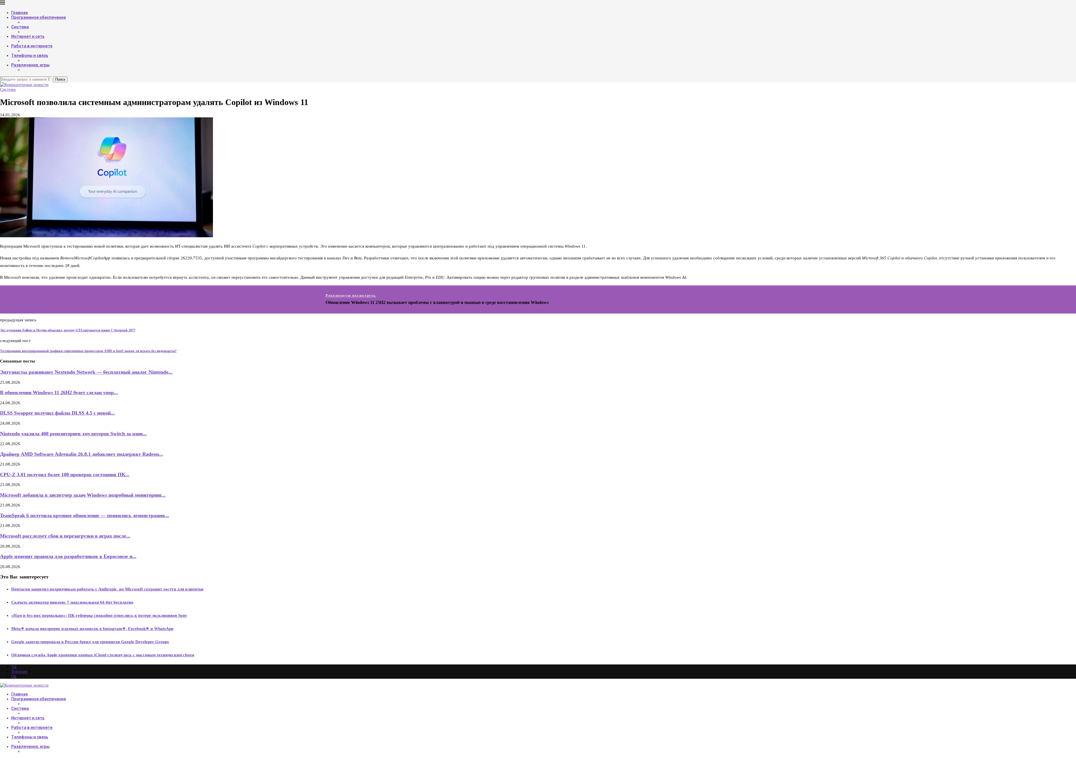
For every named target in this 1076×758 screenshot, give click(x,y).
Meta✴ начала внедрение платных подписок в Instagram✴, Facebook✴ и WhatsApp (92, 628)
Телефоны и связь (29, 55)
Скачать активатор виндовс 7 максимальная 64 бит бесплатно (72, 602)
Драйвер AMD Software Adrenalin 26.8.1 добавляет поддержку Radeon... (81, 454)
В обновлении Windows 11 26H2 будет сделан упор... (59, 392)
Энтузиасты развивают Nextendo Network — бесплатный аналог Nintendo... (86, 372)
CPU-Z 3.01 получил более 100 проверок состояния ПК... (64, 474)
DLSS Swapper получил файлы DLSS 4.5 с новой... (57, 413)
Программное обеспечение (38, 17)
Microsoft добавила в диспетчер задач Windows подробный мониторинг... (83, 495)
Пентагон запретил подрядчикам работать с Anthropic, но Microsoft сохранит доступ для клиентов (107, 589)
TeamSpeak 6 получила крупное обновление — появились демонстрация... (84, 515)
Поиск (60, 79)
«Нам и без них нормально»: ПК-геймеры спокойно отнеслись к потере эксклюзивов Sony (99, 615)
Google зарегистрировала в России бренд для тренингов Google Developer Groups (90, 642)
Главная (19, 12)
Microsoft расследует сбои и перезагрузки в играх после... (65, 536)
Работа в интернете (31, 46)
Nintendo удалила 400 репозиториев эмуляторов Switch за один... (73, 433)
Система (20, 27)
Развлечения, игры (30, 65)
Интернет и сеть (28, 36)
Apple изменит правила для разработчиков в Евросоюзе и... (68, 556)
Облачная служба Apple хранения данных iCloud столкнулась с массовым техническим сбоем (102, 655)
